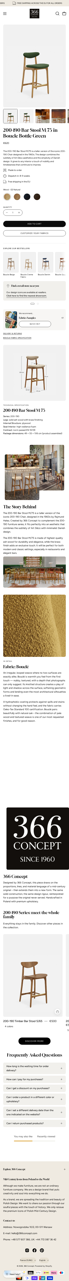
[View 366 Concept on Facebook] (34, 1250)
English (42, 1260)
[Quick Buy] (57, 1011)
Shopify (48, 1266)
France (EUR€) (26, 1260)
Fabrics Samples (27, 318)
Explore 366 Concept (14, 1169)
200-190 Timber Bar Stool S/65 (22, 1021)
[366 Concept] (34, 13)
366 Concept (29, 1266)
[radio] (7, 197)
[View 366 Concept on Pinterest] (41, 1250)
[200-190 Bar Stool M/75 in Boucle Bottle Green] (10, 116)
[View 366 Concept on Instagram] (27, 1250)
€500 (52, 1021)
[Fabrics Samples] (11, 319)
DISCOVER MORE (34, 1041)
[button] (57, 13)
